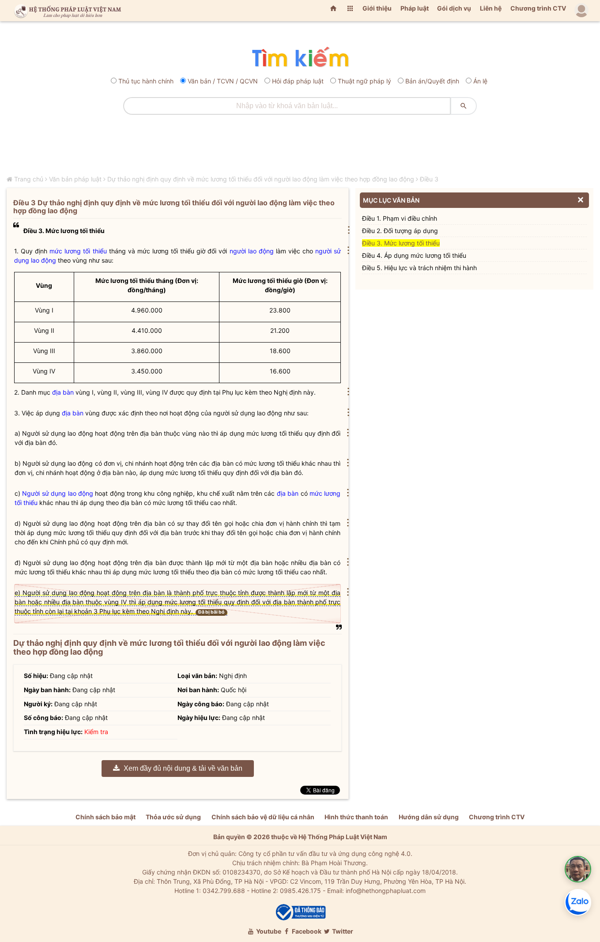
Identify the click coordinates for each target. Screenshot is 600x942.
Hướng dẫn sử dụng (429, 817)
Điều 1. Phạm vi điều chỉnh (399, 218)
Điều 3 (429, 179)
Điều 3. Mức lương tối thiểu (401, 243)
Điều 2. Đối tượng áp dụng (400, 230)
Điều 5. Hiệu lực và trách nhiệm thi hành (419, 267)
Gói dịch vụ (454, 8)
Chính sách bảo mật (105, 817)
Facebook (306, 931)
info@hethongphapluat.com (386, 890)
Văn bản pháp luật (75, 179)
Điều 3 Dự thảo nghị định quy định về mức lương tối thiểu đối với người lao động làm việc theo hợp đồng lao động (174, 206)
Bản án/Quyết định (432, 81)
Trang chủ (28, 179)
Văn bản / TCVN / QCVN (223, 81)
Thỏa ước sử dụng (173, 817)
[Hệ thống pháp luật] (66, 10)
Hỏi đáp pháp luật (298, 81)
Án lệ (480, 81)
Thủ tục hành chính (146, 81)
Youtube (268, 931)
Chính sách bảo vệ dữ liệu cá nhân (262, 817)
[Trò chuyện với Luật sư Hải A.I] (578, 869)
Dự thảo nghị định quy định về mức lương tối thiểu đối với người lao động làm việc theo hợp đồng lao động (260, 179)
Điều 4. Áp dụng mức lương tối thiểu (414, 255)
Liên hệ (491, 8)
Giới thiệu (377, 8)
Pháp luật (414, 8)
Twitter (342, 931)
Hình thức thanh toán (356, 817)
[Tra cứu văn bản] (300, 57)
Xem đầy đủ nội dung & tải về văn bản (182, 768)
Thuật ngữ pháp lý (364, 81)
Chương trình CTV (538, 8)
